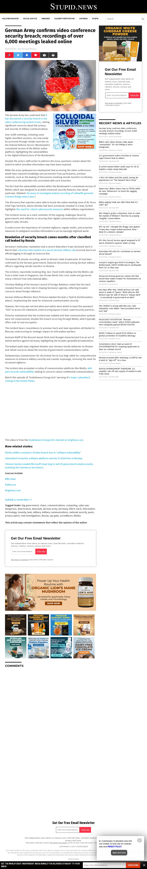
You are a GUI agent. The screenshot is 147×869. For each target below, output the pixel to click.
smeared (45, 19)
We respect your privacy (58, 843)
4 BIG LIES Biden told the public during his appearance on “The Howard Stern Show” (118, 178)
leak (29, 512)
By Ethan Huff (114, 161)
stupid (95, 19)
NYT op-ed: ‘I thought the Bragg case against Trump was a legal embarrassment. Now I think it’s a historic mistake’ (119, 229)
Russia (45, 515)
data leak (37, 508)
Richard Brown (29, 49)
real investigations (30, 515)
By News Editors (115, 197)
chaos (43, 505)
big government (30, 505)
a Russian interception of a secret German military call (46, 250)
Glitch (72, 508)
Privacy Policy (73, 859)
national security (78, 512)
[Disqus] (50, 706)
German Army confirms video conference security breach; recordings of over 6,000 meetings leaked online (118, 131)
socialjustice (30, 19)
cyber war (84, 505)
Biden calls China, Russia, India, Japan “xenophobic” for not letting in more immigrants (116, 144)
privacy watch (12, 515)
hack (78, 508)
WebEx (77, 515)
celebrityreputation (64, 19)
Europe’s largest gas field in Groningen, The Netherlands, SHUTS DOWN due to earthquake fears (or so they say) (120, 265)
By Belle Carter (115, 339)
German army (50, 508)
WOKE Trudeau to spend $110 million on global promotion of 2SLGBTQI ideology (117, 334)
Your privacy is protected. (20, 560)
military (37, 512)
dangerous (11, 508)
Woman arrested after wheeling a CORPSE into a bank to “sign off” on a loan (120, 359)
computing (71, 505)
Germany (63, 508)
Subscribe (133, 865)
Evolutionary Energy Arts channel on (48, 440)
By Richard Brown (115, 137)
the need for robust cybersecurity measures (39, 209)
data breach (24, 508)
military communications (55, 512)
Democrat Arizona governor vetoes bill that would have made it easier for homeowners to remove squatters (120, 278)
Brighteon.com (75, 440)
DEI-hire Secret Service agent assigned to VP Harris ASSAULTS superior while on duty (119, 241)
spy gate (54, 515)
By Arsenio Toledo (116, 150)
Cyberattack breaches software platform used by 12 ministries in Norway (43, 458)
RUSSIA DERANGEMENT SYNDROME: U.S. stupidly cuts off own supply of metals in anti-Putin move (120, 371)
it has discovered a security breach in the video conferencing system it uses (26, 118)
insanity (22, 512)
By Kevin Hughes (115, 183)
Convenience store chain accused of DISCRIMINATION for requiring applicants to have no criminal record (119, 346)
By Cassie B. (114, 284)
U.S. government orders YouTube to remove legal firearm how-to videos (119, 156)
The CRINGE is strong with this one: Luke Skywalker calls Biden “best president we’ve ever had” (119, 308)
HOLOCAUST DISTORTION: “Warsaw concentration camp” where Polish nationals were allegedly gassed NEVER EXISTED (119, 322)
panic (91, 512)
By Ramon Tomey (116, 172)
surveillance (66, 515)
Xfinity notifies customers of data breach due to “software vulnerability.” (43, 452)
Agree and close (119, 853)
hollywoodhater (10, 19)
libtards (83, 19)
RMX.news (10, 479)
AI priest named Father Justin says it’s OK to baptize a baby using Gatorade (119, 168)
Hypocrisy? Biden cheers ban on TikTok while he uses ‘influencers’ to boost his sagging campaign (119, 191)
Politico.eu (10, 484)
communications (56, 505)
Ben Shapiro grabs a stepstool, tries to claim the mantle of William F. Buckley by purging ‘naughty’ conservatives (119, 216)
